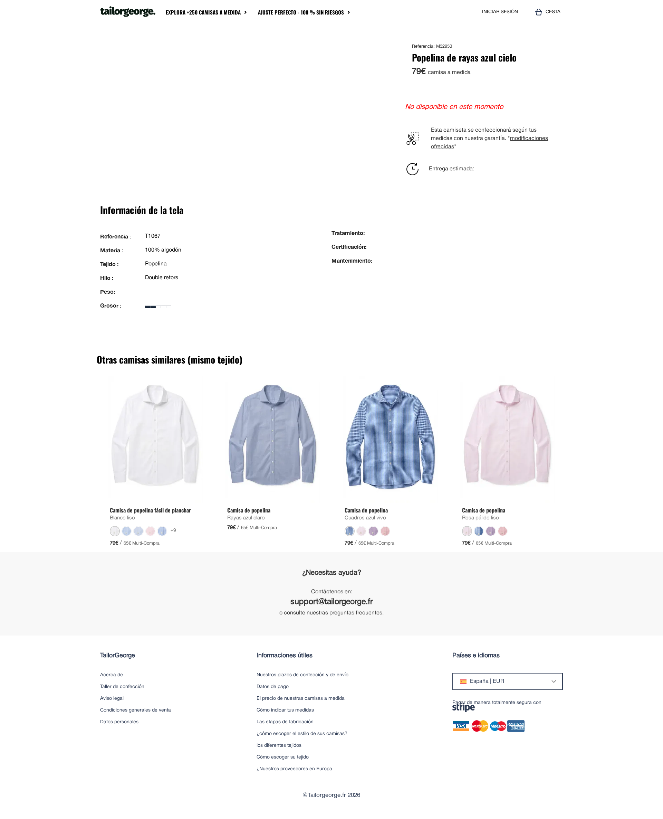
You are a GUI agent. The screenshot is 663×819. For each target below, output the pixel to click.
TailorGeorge (117, 656)
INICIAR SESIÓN (500, 12)
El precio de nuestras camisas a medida (301, 698)
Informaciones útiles (285, 656)
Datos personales (119, 722)
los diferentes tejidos (279, 745)
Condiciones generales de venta (135, 710)
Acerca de (111, 675)
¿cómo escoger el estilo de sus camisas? (302, 734)
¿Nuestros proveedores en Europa (294, 769)
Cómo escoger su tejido (283, 757)
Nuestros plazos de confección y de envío (302, 675)
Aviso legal (112, 698)
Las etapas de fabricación (285, 722)
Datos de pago (273, 687)
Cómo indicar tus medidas (285, 710)
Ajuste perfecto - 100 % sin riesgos (301, 12)
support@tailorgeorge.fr (331, 602)
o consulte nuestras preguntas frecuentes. (331, 613)
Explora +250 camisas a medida (203, 12)
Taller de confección (122, 687)
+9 (173, 530)
